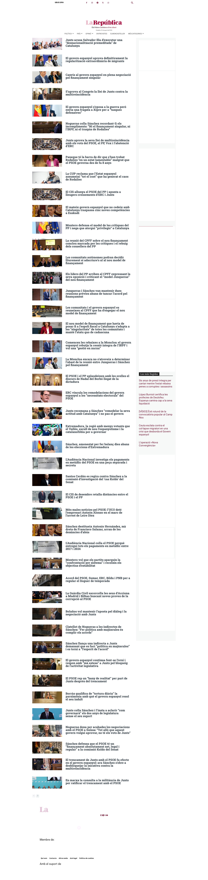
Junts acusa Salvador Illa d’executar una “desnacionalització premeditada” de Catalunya (94, 43)
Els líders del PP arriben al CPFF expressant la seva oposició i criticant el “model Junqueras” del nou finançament (98, 277)
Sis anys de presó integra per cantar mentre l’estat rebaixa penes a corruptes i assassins (155, 383)
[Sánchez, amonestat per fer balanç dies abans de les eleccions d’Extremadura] (47, 447)
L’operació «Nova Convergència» (148, 444)
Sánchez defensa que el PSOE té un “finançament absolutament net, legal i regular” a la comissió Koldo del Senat (92, 746)
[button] (132, 3)
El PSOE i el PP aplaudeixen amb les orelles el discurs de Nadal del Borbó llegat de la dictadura (97, 379)
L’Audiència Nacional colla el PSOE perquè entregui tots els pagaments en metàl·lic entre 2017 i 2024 (97, 546)
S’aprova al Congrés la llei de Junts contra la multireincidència (97, 93)
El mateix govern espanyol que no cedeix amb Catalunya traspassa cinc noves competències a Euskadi (98, 210)
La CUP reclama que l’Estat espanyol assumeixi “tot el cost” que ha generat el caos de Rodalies (97, 176)
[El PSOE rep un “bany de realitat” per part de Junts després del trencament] (47, 681)
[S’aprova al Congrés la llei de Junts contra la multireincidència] (47, 94)
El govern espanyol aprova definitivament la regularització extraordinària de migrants (97, 59)
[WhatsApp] (108, 3)
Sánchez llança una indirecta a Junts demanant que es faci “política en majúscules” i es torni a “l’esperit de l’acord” (98, 646)
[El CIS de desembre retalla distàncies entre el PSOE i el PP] (47, 497)
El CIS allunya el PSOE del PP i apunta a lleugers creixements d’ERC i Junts (93, 193)
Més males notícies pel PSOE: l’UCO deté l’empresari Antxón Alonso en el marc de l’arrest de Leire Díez (94, 512)
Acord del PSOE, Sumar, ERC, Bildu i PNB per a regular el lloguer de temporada (98, 579)
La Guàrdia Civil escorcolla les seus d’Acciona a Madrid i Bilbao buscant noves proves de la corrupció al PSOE (97, 596)
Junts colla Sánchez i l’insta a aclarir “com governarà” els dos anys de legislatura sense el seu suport (95, 713)
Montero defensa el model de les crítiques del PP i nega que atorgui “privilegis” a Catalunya (97, 226)
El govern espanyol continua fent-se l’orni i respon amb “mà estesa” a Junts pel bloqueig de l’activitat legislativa (97, 663)
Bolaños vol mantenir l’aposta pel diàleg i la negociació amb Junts (96, 612)
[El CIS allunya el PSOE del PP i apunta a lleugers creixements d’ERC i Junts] (47, 194)
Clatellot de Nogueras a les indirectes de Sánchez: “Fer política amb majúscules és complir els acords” (94, 629)
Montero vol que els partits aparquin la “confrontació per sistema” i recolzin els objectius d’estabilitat (93, 562)
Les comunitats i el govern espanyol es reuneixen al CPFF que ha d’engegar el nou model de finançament (95, 310)
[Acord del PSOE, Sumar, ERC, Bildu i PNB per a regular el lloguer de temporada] (47, 580)
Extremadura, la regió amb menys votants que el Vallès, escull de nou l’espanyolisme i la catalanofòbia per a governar (98, 429)
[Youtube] (107, 815)
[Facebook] (86, 3)
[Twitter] (103, 3)
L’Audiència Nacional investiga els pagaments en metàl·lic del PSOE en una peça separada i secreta (97, 462)
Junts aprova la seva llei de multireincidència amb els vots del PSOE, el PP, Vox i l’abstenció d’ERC (97, 143)
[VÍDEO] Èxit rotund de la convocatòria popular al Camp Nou (155, 414)
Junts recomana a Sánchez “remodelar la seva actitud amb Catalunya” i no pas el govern (98, 412)
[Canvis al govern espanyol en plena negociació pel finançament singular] (47, 77)
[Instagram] (92, 3)
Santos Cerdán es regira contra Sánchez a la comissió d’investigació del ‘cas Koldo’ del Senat (96, 479)
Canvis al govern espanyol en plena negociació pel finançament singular (98, 76)
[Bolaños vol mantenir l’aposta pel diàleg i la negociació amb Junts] (47, 614)
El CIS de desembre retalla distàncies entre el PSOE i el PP (97, 495)
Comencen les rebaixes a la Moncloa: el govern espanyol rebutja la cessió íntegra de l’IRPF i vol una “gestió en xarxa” (98, 345)
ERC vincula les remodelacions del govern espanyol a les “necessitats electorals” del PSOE (95, 395)
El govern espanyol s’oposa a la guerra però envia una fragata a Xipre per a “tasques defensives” (96, 110)
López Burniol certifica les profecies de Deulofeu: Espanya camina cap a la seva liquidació (155, 399)
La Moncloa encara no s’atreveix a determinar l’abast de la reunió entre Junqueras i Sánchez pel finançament (98, 362)
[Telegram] (97, 3)
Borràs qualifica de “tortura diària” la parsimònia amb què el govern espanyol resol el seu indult (97, 696)
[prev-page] (33, 796)
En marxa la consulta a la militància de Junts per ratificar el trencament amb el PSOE (97, 781)
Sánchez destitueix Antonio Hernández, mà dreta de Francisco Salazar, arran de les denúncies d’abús (96, 529)
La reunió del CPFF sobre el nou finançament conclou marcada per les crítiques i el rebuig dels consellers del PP (97, 243)
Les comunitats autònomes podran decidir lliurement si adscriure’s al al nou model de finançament (95, 260)
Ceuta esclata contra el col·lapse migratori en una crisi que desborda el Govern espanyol (155, 430)
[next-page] (37, 796)
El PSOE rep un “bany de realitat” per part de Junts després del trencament (96, 679)
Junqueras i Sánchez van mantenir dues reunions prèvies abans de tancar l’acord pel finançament (96, 293)
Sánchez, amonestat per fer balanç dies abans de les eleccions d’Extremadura (97, 445)
